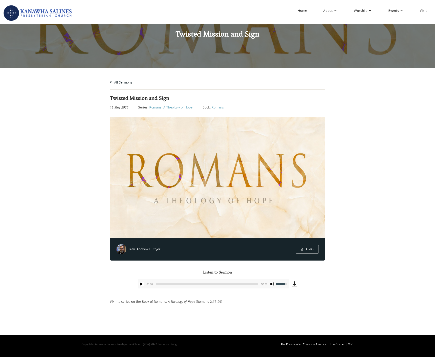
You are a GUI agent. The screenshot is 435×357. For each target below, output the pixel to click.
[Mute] (272, 284)
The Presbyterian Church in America (303, 344)
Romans (218, 107)
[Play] (141, 284)
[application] (213, 283)
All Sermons (122, 82)
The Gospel (337, 344)
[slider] (207, 284)
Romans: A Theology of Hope (171, 107)
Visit (350, 344)
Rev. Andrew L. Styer (144, 249)
